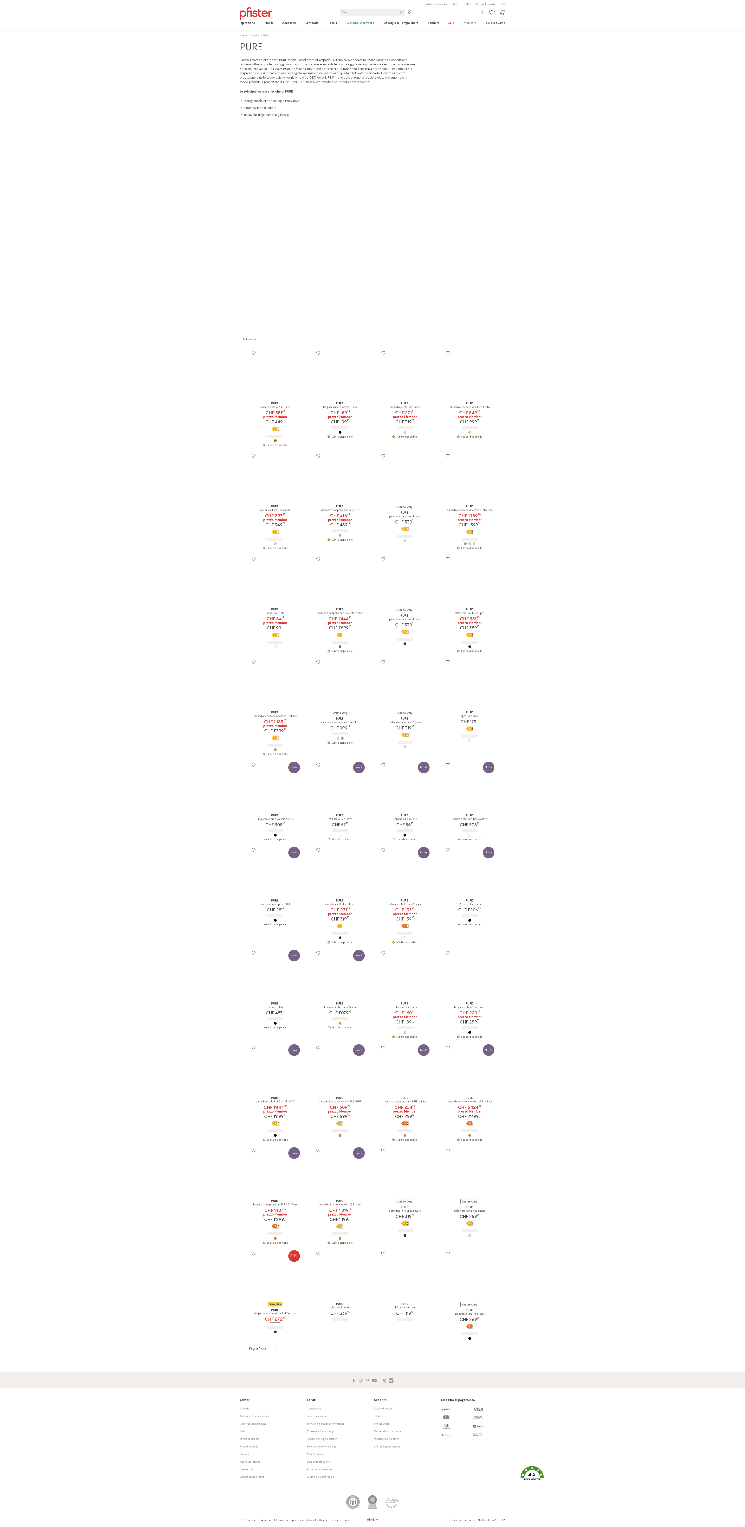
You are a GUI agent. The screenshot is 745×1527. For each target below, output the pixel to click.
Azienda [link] (244, 1408)
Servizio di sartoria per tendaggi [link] (325, 1423)
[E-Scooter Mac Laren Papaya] (340, 1023)
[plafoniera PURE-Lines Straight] (405, 937)
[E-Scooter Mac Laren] (469, 920)
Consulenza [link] (314, 1408)
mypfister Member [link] (250, 1461)
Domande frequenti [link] (318, 1461)
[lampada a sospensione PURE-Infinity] (405, 1135)
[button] (532, 1476)
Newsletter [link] (246, 1469)
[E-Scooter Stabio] (275, 1023)
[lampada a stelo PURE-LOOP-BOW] (275, 1135)
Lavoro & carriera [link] (485, 4)
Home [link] (243, 35)
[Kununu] (391, 1380)
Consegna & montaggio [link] (321, 1431)
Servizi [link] (456, 4)
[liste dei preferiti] (253, 352)
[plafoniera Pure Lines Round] (405, 540)
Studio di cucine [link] (383, 1408)
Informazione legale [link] (285, 1520)
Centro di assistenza (252, 1477)
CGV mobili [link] (248, 1520)
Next (505, 222)
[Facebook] (353, 1380)
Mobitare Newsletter (386, 1438)
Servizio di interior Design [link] (321, 1446)
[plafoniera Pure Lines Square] (405, 746)
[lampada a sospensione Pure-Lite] (340, 535)
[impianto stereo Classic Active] (275, 835)
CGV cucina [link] (264, 1520)
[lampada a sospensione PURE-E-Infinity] (469, 1135)
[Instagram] (360, 1380)
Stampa (244, 1454)
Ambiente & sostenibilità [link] (254, 1416)
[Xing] (384, 1380)
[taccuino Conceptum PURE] (275, 920)
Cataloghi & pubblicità (253, 1423)
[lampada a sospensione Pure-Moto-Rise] (469, 543)
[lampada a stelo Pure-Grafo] (469, 1032)
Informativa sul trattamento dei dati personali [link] (325, 1520)
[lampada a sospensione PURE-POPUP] (340, 1135)
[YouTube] (374, 1380)
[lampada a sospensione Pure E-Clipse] (275, 749)
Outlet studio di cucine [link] (387, 1431)
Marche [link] (254, 35)
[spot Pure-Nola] (275, 646)
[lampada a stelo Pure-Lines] (275, 440)
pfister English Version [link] (387, 1446)
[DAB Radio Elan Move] (340, 835)
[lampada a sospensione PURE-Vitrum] (275, 1331)
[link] (247, 23)
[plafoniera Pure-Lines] (405, 1032)
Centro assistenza (436, 4)
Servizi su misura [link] (316, 1416)
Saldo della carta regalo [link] (320, 1477)
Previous (240, 222)
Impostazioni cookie (464, 1520)
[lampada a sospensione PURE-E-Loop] (340, 1238)
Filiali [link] (468, 4)
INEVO (377, 1416)
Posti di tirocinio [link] (249, 1446)
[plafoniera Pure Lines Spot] (275, 543)
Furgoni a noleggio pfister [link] (322, 1438)
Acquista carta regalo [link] (319, 1469)
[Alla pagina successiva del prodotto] (273, 1348)
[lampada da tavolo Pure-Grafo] (340, 432)
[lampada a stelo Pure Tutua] (469, 1338)
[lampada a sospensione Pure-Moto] (469, 432)
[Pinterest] (367, 1380)
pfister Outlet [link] (382, 1423)
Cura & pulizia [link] (315, 1454)
